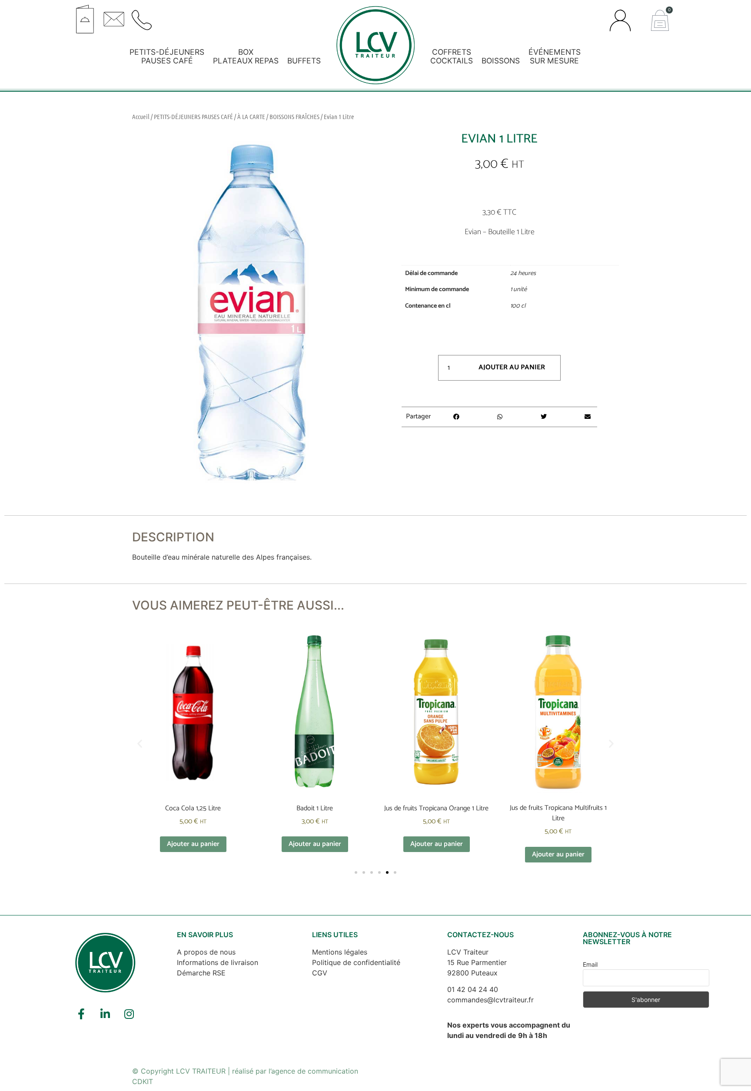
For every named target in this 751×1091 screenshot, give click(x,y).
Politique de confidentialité (356, 962)
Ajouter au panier (512, 367)
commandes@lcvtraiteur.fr (490, 999)
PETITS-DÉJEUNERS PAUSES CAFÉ (193, 116)
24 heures (523, 273)
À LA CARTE (251, 116)
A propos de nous (206, 952)
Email (590, 964)
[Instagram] (129, 1014)
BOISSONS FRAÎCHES (294, 116)
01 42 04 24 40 (472, 989)
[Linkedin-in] (105, 1014)
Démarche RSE (201, 972)
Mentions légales (339, 952)
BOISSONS (501, 60)
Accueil (141, 116)
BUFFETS (304, 60)
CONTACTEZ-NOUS (480, 934)
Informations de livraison (217, 962)
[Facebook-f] (81, 1014)
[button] (224, 16)
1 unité (518, 289)
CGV (319, 972)
